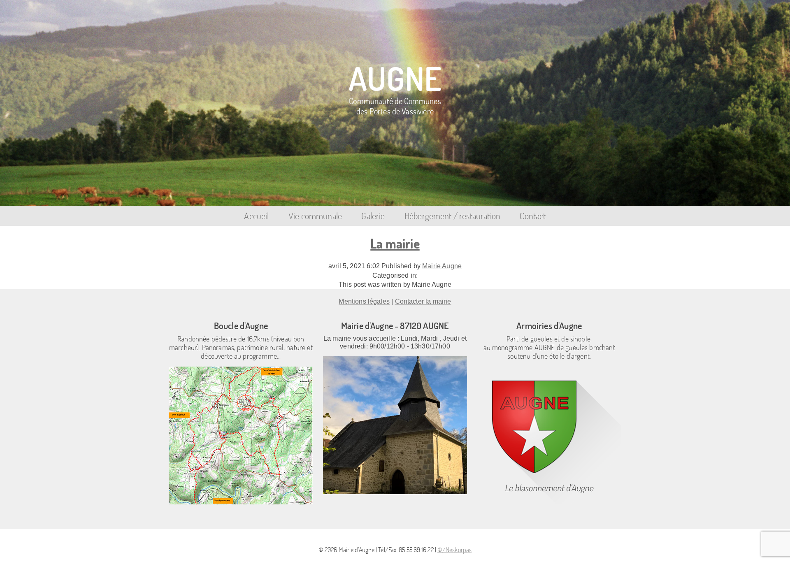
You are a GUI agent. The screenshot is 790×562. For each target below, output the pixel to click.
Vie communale (315, 215)
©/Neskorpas (454, 550)
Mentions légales (364, 301)
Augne (395, 78)
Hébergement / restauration (452, 215)
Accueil (256, 215)
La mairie (394, 243)
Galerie (373, 215)
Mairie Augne (442, 265)
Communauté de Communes (395, 105)
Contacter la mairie (423, 301)
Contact (533, 215)
